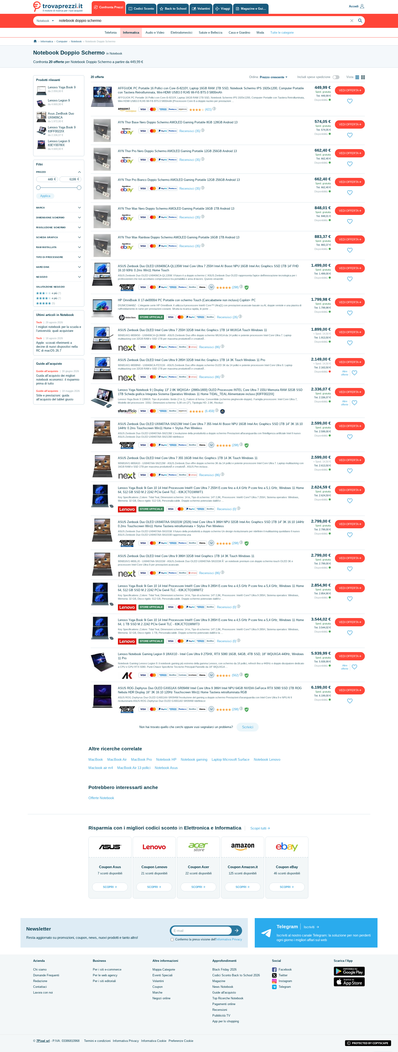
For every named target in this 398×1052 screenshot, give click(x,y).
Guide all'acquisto (224, 992)
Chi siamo (40, 969)
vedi (349, 90)
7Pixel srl (43, 1041)
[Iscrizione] (237, 930)
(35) (197, 131)
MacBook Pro (141, 759)
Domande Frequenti (46, 975)
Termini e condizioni (97, 1041)
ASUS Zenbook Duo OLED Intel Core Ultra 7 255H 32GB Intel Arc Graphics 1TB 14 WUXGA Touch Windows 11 (192, 330)
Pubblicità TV (221, 1015)
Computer (61, 41)
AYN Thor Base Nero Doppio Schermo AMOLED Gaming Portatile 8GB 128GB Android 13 (177, 122)
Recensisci (186, 131)
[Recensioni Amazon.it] (196, 109)
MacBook (95, 759)
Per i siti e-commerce (107, 969)
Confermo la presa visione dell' (208, 939)
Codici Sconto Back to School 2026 (236, 975)
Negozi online (161, 998)
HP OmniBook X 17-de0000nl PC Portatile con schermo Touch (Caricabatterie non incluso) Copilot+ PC (187, 300)
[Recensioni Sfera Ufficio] (196, 411)
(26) (235, 317)
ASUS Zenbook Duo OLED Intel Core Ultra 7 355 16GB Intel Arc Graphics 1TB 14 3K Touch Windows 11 (188, 458)
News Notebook (222, 986)
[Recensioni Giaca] (223, 287)
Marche (157, 992)
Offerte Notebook (101, 798)
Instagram (285, 981)
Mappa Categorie (163, 969)
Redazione (40, 981)
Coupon (157, 986)
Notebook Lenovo (267, 759)
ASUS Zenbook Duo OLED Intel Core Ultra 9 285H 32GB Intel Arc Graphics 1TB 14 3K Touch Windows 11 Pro (191, 360)
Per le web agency (105, 975)
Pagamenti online (223, 1004)
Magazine (218, 981)
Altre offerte (344, 373)
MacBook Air (117, 759)
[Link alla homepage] (35, 41)
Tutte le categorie (282, 32)
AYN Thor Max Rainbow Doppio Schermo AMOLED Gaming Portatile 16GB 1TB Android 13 (178, 237)
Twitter (282, 975)
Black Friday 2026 (224, 969)
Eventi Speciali (162, 975)
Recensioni (219, 1010)
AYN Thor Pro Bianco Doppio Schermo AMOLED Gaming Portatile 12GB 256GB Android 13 (179, 180)
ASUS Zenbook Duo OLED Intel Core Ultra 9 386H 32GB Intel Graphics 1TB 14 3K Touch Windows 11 (186, 556)
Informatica (47, 41)
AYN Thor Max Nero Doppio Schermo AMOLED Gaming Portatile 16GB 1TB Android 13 (176, 208)
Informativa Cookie (153, 1041)
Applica (45, 196)
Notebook (76, 41)
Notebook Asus (166, 768)
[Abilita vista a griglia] (363, 77)
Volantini (158, 981)
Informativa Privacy (229, 939)
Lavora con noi (43, 992)
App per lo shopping (225, 1021)
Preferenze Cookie (181, 1041)
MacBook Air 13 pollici (133, 768)
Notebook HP (166, 759)
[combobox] (44, 20)
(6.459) (209, 411)
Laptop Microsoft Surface (230, 759)
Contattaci (40, 986)
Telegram (284, 986)
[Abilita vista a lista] (357, 77)
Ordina (253, 77)
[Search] (360, 20)
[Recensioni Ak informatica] (223, 675)
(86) (217, 347)
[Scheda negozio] (127, 109)
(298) (235, 287)
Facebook (285, 969)
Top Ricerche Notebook (227, 998)
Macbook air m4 (100, 768)
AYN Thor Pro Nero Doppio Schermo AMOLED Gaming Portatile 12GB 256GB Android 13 (177, 151)
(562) (235, 675)
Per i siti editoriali (104, 981)
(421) (208, 109)
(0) (234, 509)
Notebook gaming (194, 759)
